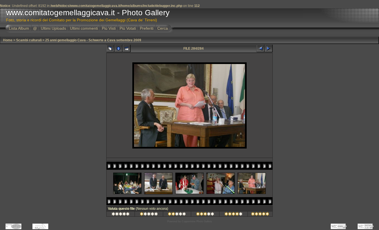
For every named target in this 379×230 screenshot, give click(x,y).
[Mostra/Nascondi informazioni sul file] (118, 48)
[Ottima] (233, 215)
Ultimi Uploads (53, 28)
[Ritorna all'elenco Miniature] (110, 48)
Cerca (162, 28)
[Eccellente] (260, 215)
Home (7, 40)
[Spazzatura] (121, 215)
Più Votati (128, 28)
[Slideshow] (126, 48)
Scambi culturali (29, 40)
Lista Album (19, 28)
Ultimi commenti (84, 28)
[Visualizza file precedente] (260, 48)
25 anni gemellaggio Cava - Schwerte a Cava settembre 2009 (93, 40)
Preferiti (146, 28)
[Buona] (205, 215)
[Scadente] (149, 215)
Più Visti (109, 28)
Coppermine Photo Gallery (197, 221)
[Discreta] (177, 215)
